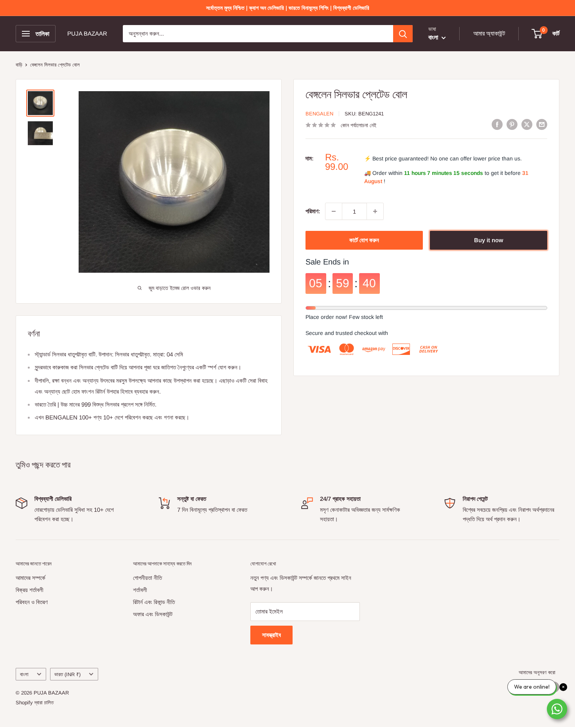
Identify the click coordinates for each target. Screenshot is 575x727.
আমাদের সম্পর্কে (30, 577)
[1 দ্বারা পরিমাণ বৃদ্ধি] (375, 211)
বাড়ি (19, 65)
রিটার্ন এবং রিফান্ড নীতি (154, 602)
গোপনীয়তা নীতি (147, 577)
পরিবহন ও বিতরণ (32, 602)
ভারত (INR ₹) (67, 674)
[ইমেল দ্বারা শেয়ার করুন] (541, 124)
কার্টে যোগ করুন (364, 240)
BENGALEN (319, 114)
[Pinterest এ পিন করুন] (512, 124)
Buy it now (488, 240)
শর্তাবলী (140, 590)
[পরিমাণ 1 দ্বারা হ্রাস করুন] (333, 211)
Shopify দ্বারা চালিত (35, 702)
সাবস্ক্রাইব (271, 635)
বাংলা (24, 674)
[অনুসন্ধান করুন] (403, 33)
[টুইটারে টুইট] (526, 124)
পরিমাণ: (312, 211)
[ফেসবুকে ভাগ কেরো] (497, 124)
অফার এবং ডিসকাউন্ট (152, 614)
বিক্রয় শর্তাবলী (29, 590)
